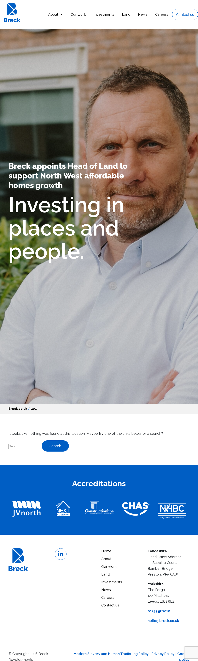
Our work (78, 14)
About (53, 14)
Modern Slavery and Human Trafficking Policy (110, 654)
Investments (104, 14)
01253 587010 (159, 611)
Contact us (185, 15)
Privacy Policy (162, 654)
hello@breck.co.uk (163, 621)
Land (126, 14)
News (143, 14)
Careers (161, 14)
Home (106, 551)
